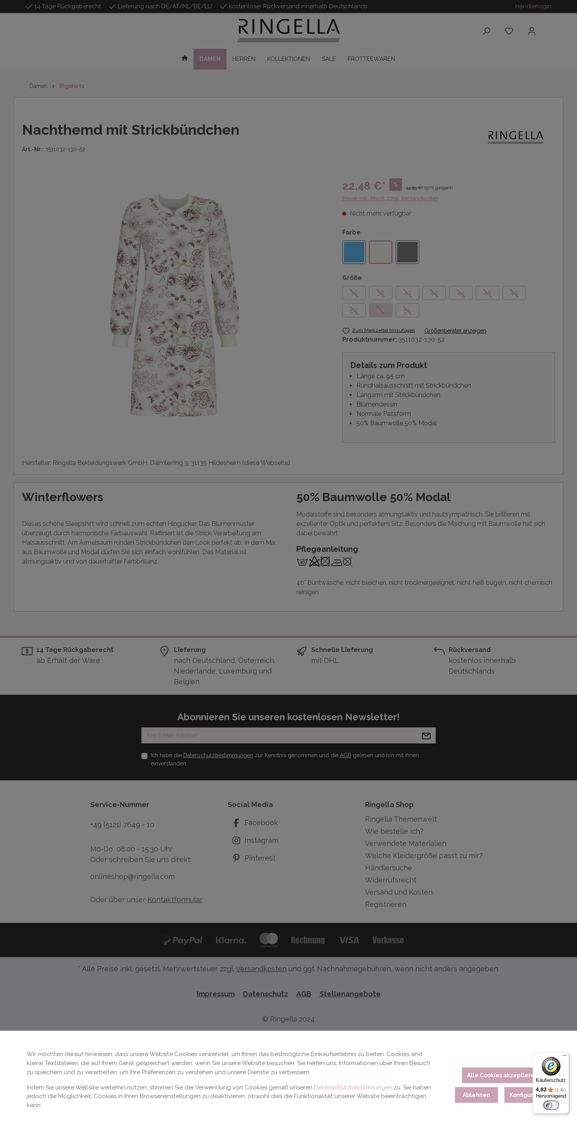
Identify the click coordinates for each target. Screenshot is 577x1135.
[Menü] (564, 1057)
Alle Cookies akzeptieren (502, 1075)
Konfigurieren (528, 1095)
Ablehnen (476, 1095)
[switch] (551, 1105)
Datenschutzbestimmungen (353, 1087)
